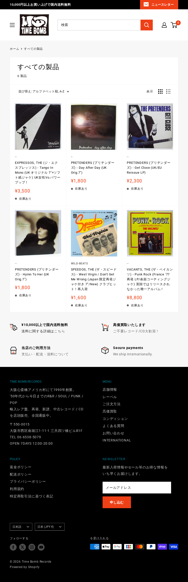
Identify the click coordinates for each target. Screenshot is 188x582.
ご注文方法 (112, 404)
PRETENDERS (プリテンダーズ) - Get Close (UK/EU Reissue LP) (148, 167)
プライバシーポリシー (28, 481)
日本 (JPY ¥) (45, 527)
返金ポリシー (21, 467)
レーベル (110, 397)
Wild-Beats (79, 263)
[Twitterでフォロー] (22, 547)
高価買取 (110, 411)
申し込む (117, 502)
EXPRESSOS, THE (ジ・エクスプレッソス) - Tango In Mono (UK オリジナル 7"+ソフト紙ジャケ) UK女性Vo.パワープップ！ (37, 172)
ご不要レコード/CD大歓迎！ (136, 331)
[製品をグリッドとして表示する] (160, 91)
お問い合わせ (113, 433)
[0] (174, 25)
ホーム (14, 49)
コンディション (115, 419)
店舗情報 (110, 389)
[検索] (147, 25)
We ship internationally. (133, 354)
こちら (59, 331)
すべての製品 (33, 49)
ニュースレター (163, 4)
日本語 (16, 527)
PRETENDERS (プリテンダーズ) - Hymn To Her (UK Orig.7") (37, 274)
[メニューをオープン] (12, 25)
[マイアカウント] (164, 25)
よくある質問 (113, 426)
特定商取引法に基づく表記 (31, 496)
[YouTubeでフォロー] (41, 547)
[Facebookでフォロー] (13, 547)
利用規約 (17, 489)
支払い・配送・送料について (45, 354)
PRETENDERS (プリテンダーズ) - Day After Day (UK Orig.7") (93, 167)
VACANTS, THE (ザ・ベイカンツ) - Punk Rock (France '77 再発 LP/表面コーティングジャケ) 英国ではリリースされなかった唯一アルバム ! (150, 279)
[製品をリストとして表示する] (168, 91)
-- (16, 156)
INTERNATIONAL (117, 440)
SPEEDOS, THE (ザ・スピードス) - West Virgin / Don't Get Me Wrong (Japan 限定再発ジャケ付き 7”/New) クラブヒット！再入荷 (94, 279)
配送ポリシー (21, 474)
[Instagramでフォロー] (31, 547)
